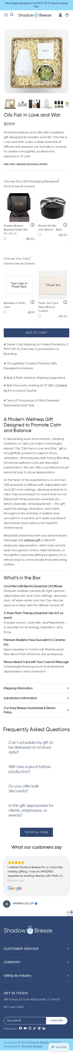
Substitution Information (20, 698)
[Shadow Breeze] (34, 15)
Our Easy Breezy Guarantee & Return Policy (30, 710)
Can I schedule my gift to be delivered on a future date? (31, 747)
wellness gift (32, 540)
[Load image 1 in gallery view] (36, 61)
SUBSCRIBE (57, 1020)
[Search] (12, 15)
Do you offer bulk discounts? (24, 788)
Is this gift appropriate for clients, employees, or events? (31, 810)
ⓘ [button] (32, 225)
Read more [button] (16, 880)
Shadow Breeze (38, 1042)
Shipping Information (18, 688)
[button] (3, 912)
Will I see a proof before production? (30, 769)
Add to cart (36, 332)
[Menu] (6, 15)
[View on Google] (15, 888)
